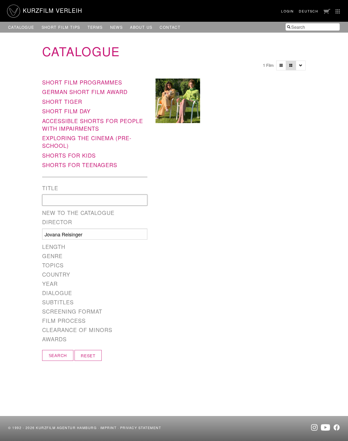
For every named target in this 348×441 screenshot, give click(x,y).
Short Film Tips (61, 27)
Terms (95, 27)
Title (50, 188)
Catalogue (21, 27)
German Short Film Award (85, 92)
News (116, 27)
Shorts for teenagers (79, 165)
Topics (53, 265)
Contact (170, 27)
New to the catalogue (78, 212)
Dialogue (57, 293)
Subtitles (58, 302)
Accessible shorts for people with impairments (92, 124)
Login (287, 11)
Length (53, 246)
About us (141, 27)
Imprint (108, 427)
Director (57, 222)
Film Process (64, 320)
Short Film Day (66, 111)
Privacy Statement (140, 427)
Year (50, 283)
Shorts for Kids (69, 155)
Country (56, 274)
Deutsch (308, 11)
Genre (52, 256)
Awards (54, 339)
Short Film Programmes (82, 82)
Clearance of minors (77, 330)
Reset (88, 355)
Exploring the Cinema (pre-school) (87, 141)
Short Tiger (62, 101)
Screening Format (72, 311)
